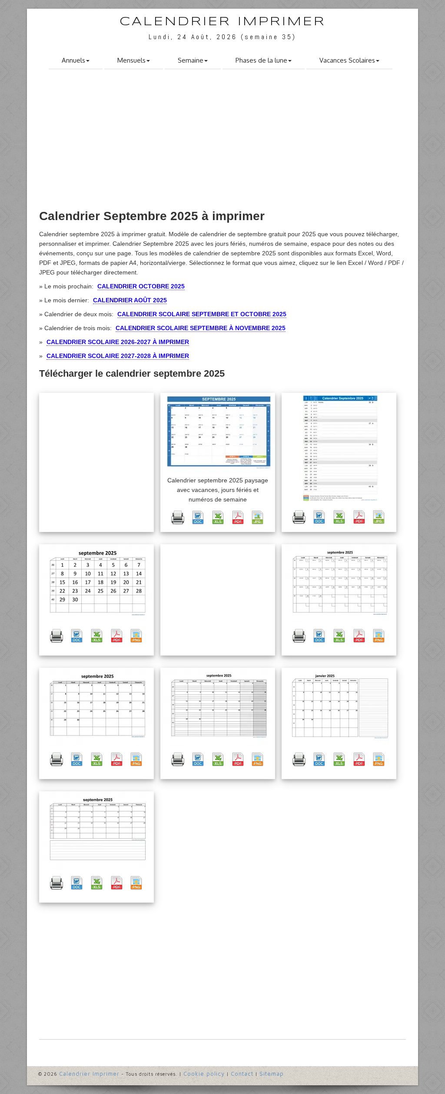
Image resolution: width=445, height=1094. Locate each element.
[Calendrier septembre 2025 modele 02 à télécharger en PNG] (379, 636)
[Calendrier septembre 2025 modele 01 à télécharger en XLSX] (96, 636)
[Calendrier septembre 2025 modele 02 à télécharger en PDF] (359, 636)
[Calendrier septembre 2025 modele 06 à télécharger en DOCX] (319, 759)
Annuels (73, 60)
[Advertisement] (222, 142)
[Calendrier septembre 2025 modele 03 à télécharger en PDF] (116, 759)
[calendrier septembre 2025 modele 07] (97, 830)
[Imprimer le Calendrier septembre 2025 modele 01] (56, 636)
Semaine (190, 60)
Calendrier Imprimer (223, 22)
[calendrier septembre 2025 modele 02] (340, 583)
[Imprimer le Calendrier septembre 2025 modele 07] (56, 883)
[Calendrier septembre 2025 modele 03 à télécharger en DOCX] (76, 759)
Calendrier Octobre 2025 (141, 286)
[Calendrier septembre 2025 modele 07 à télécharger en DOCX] (76, 883)
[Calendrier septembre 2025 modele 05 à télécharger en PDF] (238, 759)
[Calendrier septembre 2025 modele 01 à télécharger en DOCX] (76, 636)
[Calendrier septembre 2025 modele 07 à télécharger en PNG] (136, 883)
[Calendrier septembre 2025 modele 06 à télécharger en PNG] (379, 759)
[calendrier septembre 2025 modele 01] (97, 583)
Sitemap (271, 1073)
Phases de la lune (261, 60)
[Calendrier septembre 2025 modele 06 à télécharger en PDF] (359, 759)
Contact (242, 1073)
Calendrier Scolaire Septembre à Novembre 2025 (201, 328)
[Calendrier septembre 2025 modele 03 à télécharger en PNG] (136, 759)
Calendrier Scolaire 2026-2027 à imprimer (117, 341)
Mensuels (131, 60)
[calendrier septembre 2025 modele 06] (340, 707)
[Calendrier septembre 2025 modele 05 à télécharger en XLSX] (218, 759)
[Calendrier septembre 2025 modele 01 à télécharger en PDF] (116, 636)
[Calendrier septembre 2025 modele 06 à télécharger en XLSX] (339, 759)
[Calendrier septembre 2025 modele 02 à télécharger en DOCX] (319, 636)
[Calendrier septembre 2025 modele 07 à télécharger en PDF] (116, 883)
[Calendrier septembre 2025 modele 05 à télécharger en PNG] (258, 759)
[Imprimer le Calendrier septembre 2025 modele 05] (178, 759)
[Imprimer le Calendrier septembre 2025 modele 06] (299, 759)
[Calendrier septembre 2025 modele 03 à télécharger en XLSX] (96, 759)
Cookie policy (204, 1073)
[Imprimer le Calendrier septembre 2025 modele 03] (56, 759)
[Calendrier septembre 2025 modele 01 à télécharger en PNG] (136, 636)
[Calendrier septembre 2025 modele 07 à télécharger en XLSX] (96, 883)
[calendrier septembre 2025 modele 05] (219, 707)
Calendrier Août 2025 (130, 300)
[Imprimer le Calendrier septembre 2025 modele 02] (299, 636)
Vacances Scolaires (347, 60)
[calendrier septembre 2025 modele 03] (97, 707)
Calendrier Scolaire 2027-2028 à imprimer (117, 355)
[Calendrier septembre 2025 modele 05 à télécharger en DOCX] (198, 759)
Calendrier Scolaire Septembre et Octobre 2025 (201, 314)
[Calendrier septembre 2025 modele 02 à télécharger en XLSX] (339, 636)
